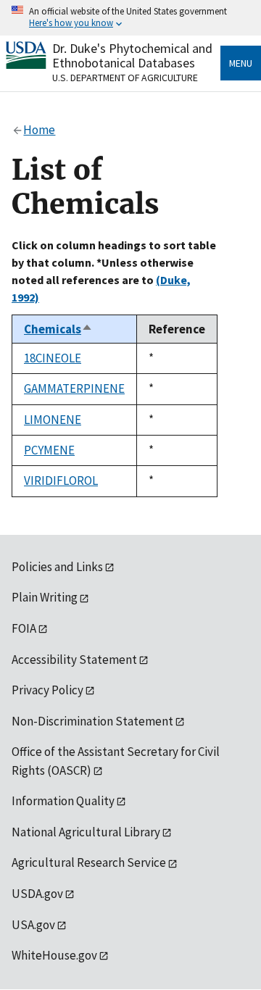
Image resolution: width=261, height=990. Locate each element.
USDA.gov (37, 894)
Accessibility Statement (74, 659)
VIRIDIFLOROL (61, 480)
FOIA (24, 628)
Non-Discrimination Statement (92, 721)
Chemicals (58, 329)
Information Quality (63, 801)
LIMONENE (52, 420)
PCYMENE (49, 450)
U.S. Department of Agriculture (125, 77)
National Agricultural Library (86, 832)
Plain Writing (45, 597)
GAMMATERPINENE (74, 388)
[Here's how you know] (130, 18)
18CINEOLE (52, 358)
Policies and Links (57, 567)
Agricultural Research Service (89, 862)
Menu (240, 63)
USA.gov (33, 925)
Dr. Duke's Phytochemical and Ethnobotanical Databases (132, 55)
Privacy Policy (47, 690)
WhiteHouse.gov (54, 955)
